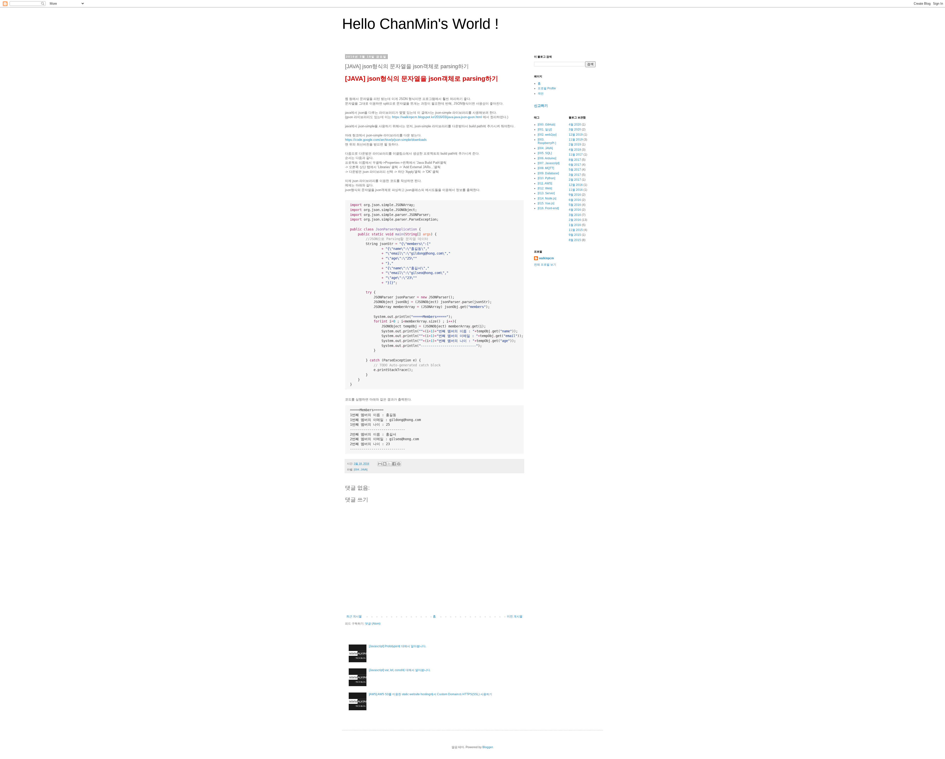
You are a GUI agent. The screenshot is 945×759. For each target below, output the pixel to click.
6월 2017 (575, 164)
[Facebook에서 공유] (394, 463)
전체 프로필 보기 (545, 264)
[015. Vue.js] (546, 203)
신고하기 (541, 106)
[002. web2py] (547, 134)
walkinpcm (546, 258)
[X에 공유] (389, 463)
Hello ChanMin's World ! (420, 24)
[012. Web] (545, 188)
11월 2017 (576, 154)
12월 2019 (576, 134)
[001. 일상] (545, 129)
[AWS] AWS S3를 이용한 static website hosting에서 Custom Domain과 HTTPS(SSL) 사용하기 (430, 694)
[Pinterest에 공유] (398, 463)
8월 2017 (575, 159)
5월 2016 (575, 205)
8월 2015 (575, 240)
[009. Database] (548, 173)
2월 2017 (575, 179)
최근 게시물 (354, 616)
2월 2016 (575, 220)
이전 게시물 (514, 616)
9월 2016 (575, 194)
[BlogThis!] (384, 463)
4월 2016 (575, 209)
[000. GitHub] (546, 124)
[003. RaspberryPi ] (547, 141)
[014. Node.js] (547, 198)
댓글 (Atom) (372, 623)
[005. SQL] (545, 153)
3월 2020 (575, 129)
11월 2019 (576, 139)
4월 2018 (575, 149)
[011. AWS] (545, 183)
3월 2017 (575, 175)
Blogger (487, 747)
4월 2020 (575, 124)
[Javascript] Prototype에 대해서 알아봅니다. (397, 646)
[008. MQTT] (546, 168)
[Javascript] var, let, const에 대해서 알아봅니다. (400, 670)
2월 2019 (575, 144)
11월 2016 (576, 190)
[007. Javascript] (548, 163)
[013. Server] (546, 193)
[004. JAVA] (360, 469)
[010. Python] (546, 178)
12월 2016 (576, 185)
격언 (541, 93)
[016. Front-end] (548, 208)
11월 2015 (576, 230)
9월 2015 (575, 235)
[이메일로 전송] (380, 463)
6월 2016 (575, 200)
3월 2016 (575, 215)
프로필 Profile (547, 88)
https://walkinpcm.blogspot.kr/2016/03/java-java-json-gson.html (437, 117)
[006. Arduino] (547, 158)
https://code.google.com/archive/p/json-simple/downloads (386, 140)
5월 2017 (575, 169)
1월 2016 (575, 225)
